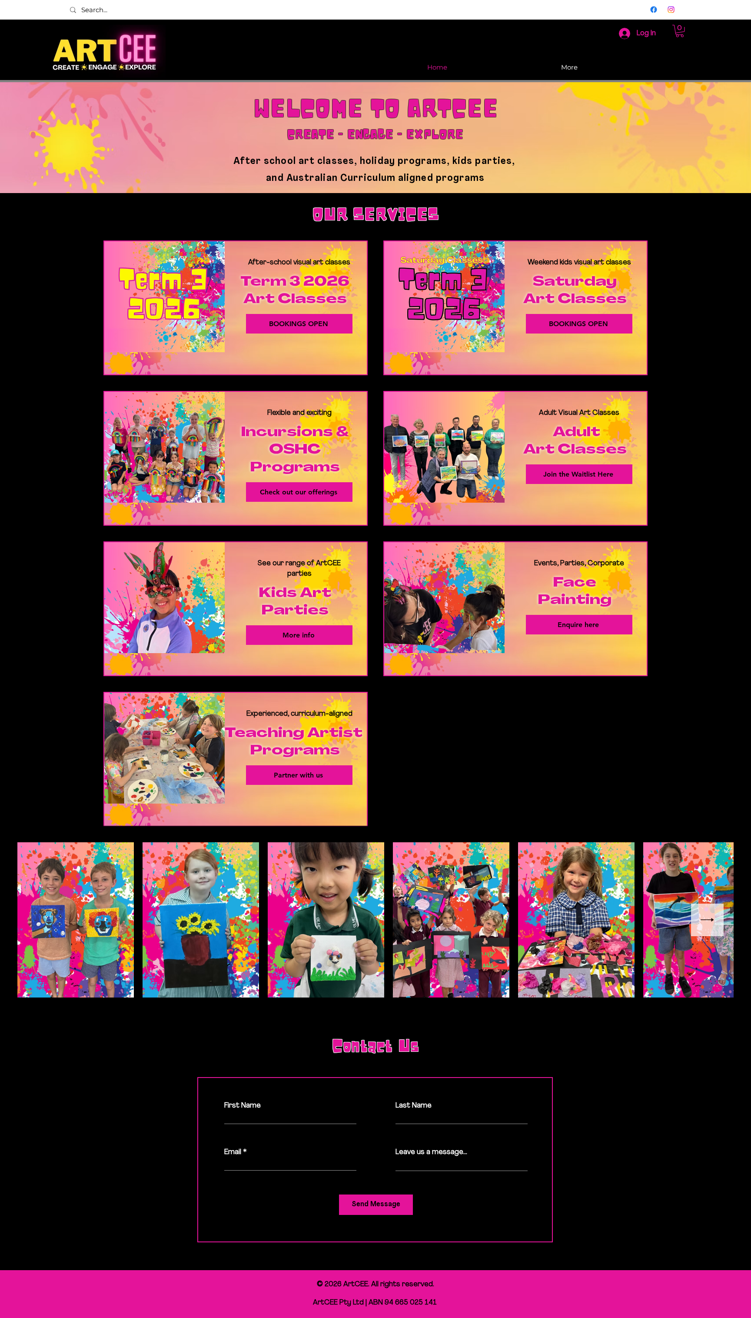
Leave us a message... (431, 1152)
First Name (242, 1105)
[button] (679, 31)
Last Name (413, 1105)
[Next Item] (707, 920)
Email (232, 1152)
